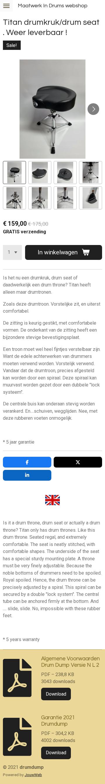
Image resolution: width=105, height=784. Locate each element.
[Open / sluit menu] (6, 6)
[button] (14, 172)
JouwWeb (33, 774)
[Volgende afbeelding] (93, 109)
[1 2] (12, 252)
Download (56, 694)
